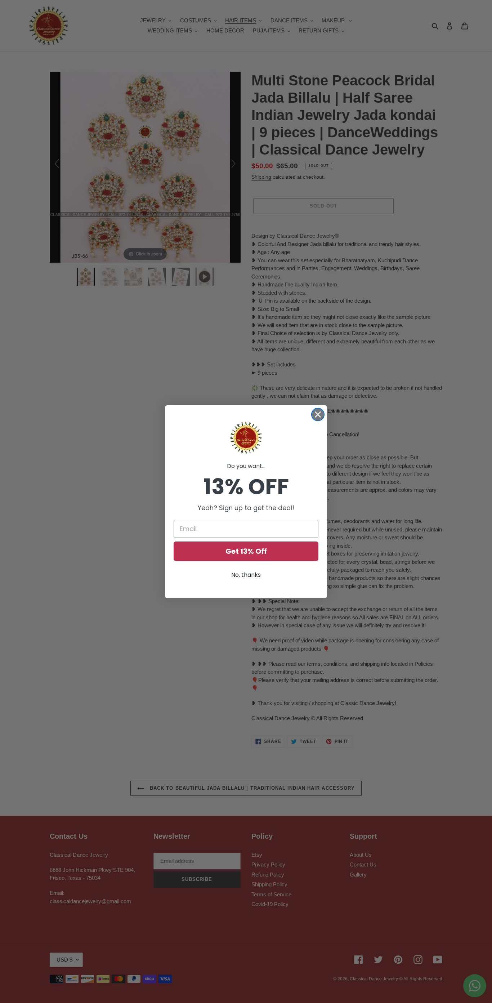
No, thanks (246, 575)
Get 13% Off (246, 551)
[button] (246, 437)
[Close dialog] (318, 414)
